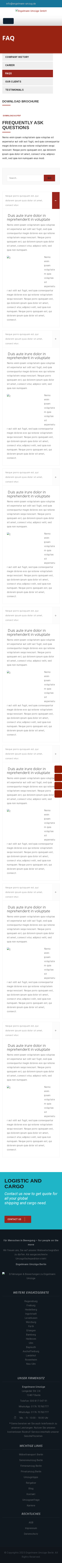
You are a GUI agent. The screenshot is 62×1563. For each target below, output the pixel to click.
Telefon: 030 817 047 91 (33, 1400)
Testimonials (14, 89)
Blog (30, 1488)
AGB (31, 1522)
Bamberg (31, 1334)
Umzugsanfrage (31, 1499)
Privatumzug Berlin (31, 1471)
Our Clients (13, 81)
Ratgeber (31, 1482)
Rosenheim (31, 1359)
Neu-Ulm (31, 1363)
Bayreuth (31, 1347)
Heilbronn (31, 1338)
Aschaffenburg (31, 1351)
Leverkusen (31, 1318)
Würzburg (31, 1322)
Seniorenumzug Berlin (31, 1460)
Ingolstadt (31, 1313)
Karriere (31, 1505)
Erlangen (31, 1330)
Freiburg (31, 1305)
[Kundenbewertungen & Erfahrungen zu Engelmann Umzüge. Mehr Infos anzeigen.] (31, 1276)
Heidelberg (31, 1309)
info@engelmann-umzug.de (21, 3)
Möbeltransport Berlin (31, 1454)
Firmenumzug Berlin (31, 1465)
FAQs (8, 73)
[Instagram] (59, 3)
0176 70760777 (40, 1406)
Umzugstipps (31, 1477)
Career (10, 65)
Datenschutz (31, 1533)
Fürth (31, 1326)
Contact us (15, 1219)
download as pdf (12, 116)
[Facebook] (55, 3)
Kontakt (30, 1494)
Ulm (31, 1343)
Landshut (31, 1355)
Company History (17, 57)
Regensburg (30, 1301)
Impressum (31, 1528)
